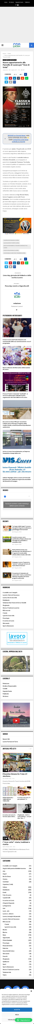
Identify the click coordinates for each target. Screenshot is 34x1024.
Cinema (5, 879)
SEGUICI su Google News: (17, 135)
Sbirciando (6, 623)
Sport (4, 964)
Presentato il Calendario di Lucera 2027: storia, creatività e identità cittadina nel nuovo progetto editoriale (21, 575)
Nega (17, 1015)
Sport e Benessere (8, 626)
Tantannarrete (7, 972)
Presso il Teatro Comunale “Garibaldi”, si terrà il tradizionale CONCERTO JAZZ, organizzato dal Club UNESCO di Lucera (15, 396)
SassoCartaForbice (8, 951)
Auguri (5, 874)
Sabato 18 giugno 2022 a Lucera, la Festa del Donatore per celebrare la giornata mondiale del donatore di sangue (17, 479)
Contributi (6, 882)
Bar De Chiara (7, 876)
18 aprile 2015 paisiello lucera (11, 240)
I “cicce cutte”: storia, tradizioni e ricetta (16, 843)
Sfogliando (6, 605)
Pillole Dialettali (7, 940)
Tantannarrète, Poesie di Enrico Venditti (14, 602)
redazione (5, 70)
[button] (31, 991)
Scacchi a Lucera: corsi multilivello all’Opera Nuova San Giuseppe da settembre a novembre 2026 (21, 539)
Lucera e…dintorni (8, 914)
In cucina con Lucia (8, 621)
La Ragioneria (7, 905)
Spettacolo (13, 59)
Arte (4, 871)
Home (5, 2)
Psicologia (6, 618)
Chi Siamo (11, 2)
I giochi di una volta (8, 615)
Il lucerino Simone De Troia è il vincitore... (15, 775)
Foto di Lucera (7, 895)
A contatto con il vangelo (10, 592)
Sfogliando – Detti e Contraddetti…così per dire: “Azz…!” (24, 816)
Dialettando (6, 600)
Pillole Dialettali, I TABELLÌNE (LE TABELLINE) (8, 799)
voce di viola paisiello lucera (11, 250)
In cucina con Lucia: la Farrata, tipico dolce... (9, 816)
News (4, 935)
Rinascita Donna (7, 945)
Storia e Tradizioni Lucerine (11, 608)
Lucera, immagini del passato (11, 916)
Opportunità (6, 937)
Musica (8, 59)
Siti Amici (5, 696)
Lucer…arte (6, 911)
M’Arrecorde (6, 610)
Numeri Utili (6, 739)
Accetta (17, 1010)
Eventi (4, 59)
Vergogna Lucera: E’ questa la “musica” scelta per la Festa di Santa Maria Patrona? (21, 564)
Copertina (6, 884)
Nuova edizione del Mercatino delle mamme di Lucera (16, 369)
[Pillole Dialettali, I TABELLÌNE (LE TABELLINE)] (10, 791)
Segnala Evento (19, 2)
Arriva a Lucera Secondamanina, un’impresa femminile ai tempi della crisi (16, 452)
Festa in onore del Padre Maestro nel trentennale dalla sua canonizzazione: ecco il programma (17, 341)
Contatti (5, 688)
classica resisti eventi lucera (11, 242)
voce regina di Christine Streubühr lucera (14, 253)
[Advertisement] (17, 25)
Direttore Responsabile (9, 686)
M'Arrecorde (6, 921)
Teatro (5, 975)
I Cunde (5, 613)
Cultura (5, 887)
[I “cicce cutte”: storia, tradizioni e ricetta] (17, 830)
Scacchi (5, 956)
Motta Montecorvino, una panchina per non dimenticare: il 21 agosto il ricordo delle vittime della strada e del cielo (21, 552)
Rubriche (5, 948)
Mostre (5, 929)
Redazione (6, 683)
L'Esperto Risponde (8, 903)
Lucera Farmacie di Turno (10, 741)
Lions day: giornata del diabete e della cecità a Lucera (17, 276)
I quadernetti (6, 897)
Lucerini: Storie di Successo (11, 595)
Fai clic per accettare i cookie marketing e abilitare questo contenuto (17, 504)
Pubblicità (27, 2)
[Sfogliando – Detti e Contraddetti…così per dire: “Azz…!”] (24, 808)
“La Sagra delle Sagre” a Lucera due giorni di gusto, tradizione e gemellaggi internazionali (21, 528)
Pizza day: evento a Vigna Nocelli (17, 286)
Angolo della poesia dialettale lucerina (14, 868)
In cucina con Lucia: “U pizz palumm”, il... (23, 798)
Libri (4, 908)
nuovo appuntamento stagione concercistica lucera (15, 246)
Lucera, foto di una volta (10, 597)
